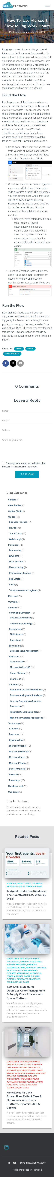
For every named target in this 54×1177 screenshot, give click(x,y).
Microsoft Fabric (17, 757)
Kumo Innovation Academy (33, 1163)
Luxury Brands (16, 561)
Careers (12, 500)
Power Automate (12, 354)
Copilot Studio (15, 511)
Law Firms (14, 556)
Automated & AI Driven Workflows (26, 689)
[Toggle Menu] (47, 5)
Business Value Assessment (24, 651)
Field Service (16, 634)
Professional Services (20, 573)
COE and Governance (20, 618)
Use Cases (13, 792)
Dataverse (14, 734)
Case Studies (14, 505)
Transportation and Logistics (23, 590)
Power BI (13, 774)
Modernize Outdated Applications (26, 718)
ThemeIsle (37, 1170)
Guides (19, 348)
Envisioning (15, 646)
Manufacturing (16, 567)
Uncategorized (15, 786)
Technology (14, 723)
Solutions (14, 684)
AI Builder (14, 728)
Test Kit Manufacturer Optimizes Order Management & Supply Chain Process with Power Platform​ (26, 992)
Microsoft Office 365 (20, 667)
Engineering (15, 550)
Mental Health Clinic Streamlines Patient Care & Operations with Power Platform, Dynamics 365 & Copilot (24, 1100)
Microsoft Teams (17, 763)
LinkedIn (8, 1162)
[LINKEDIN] (6, 1147)
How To (30, 348)
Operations (15, 640)
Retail (12, 584)
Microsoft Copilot (17, 746)
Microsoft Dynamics (19, 751)
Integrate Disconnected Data (24, 712)
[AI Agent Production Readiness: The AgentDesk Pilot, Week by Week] (27, 863)
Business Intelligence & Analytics (26, 695)
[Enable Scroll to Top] (48, 1171)
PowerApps (14, 780)
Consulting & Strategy (19, 613)
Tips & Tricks (15, 533)
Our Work (12, 602)
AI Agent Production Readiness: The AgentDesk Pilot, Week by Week (27, 894)
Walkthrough (15, 539)
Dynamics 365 (17, 661)
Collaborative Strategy (21, 623)
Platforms (14, 656)
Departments (15, 629)
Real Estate (14, 579)
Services (12, 607)
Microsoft (13, 596)
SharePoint (15, 679)
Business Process (18, 522)
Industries (13, 545)
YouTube (15, 1162)
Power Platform (18, 673)
